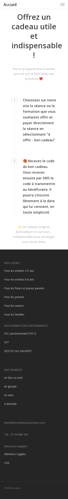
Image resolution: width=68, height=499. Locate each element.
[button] (62, 4)
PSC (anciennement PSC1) (20, 333)
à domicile (10, 404)
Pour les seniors (14, 306)
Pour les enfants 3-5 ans (19, 271)
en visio (8, 395)
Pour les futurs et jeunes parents (24, 288)
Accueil (9, 4)
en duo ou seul (13, 377)
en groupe (10, 386)
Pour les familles (14, 314)
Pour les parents (14, 297)
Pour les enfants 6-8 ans (19, 279)
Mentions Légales (15, 454)
